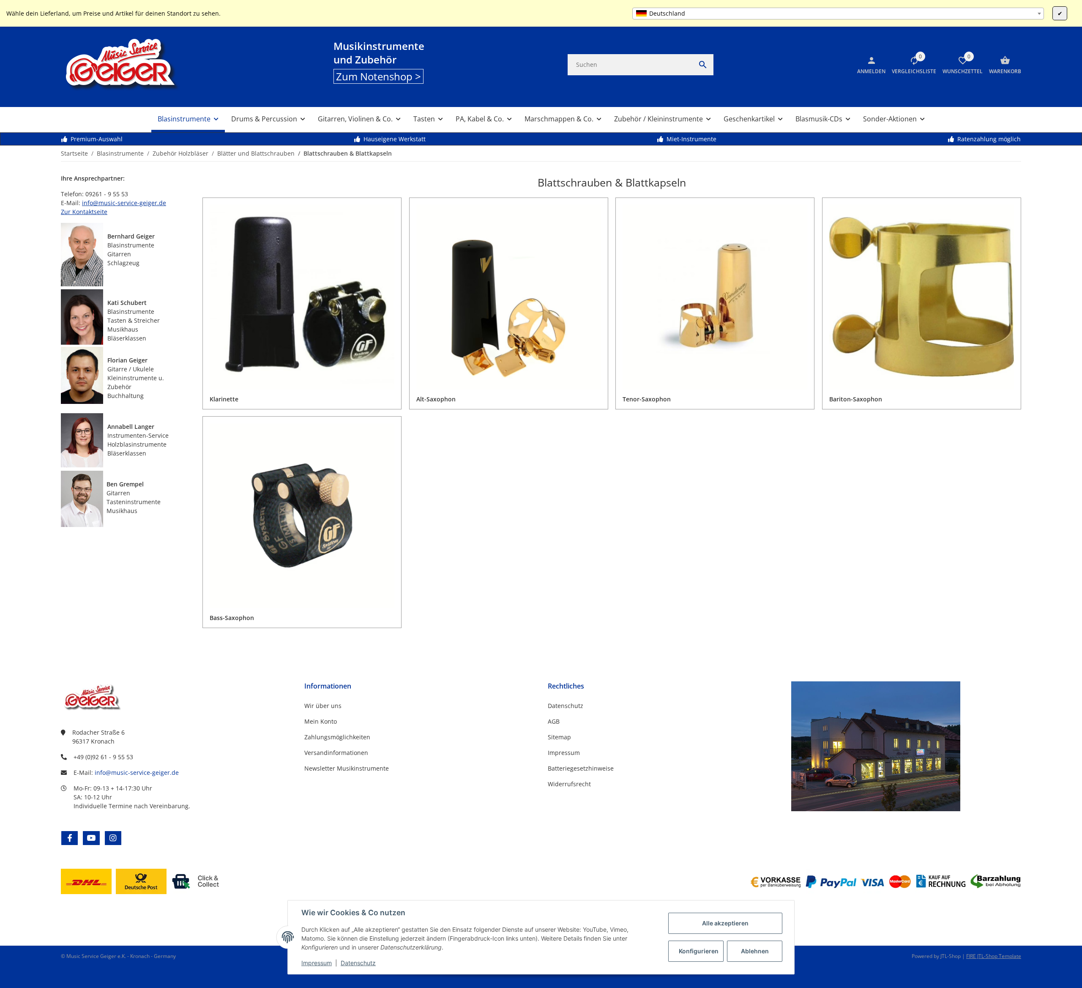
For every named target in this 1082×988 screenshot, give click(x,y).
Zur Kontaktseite (84, 212)
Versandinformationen (336, 753)
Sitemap (559, 737)
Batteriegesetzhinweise (581, 768)
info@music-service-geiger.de (124, 203)
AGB (554, 721)
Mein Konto (320, 721)
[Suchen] (702, 64)
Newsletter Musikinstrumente (346, 768)
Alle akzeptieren (725, 923)
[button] (910, 65)
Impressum (316, 962)
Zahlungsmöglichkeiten (337, 737)
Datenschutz (358, 962)
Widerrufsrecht (569, 784)
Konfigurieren (699, 951)
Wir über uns (323, 706)
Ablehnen (755, 951)
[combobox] (838, 13)
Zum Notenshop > (378, 76)
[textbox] (838, 13)
